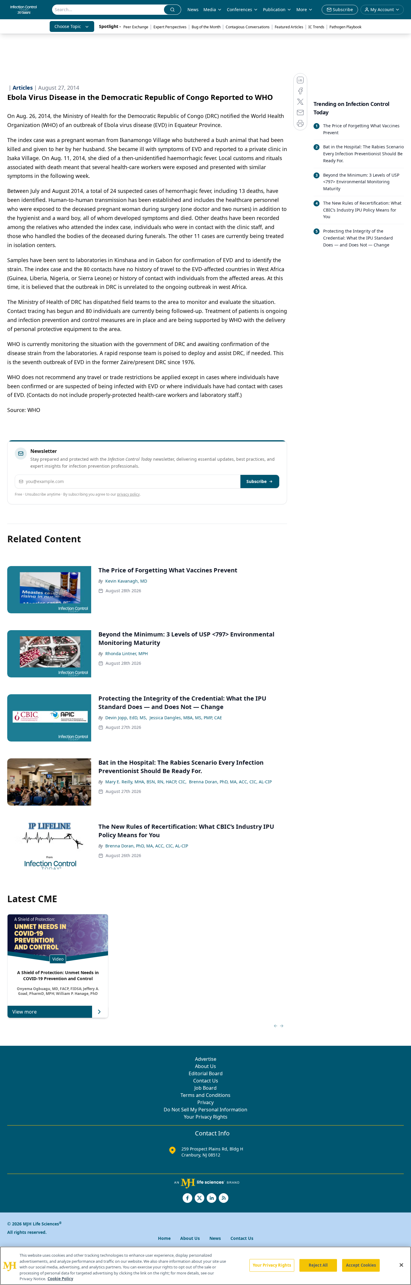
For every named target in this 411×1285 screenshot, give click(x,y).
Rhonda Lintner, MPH (126, 653)
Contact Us (205, 1080)
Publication (274, 9)
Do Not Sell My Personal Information (205, 1109)
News (193, 9)
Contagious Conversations (248, 26)
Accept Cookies (361, 1265)
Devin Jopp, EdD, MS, (126, 717)
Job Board (205, 1088)
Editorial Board (206, 1073)
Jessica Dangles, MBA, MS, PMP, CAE (186, 717)
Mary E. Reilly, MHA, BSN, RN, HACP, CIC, (146, 782)
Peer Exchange (135, 26)
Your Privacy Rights (205, 1116)
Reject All (318, 1265)
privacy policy (128, 494)
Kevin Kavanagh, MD (126, 581)
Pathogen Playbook (345, 26)
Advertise (205, 1059)
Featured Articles (289, 26)
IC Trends (316, 26)
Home (164, 1238)
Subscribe (256, 481)
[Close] (401, 1265)
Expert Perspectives (170, 26)
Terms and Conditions (205, 1095)
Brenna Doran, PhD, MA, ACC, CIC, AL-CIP (230, 782)
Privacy (205, 1102)
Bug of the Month (206, 26)
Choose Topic (67, 26)
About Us (205, 1066)
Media (209, 9)
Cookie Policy (60, 1278)
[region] (205, 1265)
